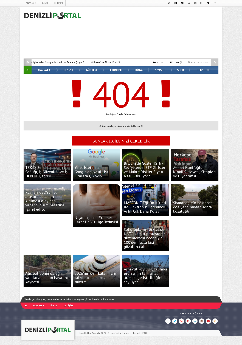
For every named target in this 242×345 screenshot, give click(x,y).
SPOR (180, 70)
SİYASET (160, 70)
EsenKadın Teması (119, 333)
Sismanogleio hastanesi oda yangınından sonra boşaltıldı (193, 207)
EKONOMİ (116, 70)
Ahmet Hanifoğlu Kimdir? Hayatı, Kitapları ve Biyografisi (194, 171)
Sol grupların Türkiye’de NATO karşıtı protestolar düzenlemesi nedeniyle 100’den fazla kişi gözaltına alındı (144, 238)
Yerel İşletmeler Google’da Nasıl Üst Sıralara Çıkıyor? (33, 62)
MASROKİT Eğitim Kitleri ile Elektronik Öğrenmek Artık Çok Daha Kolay (145, 207)
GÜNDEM (91, 70)
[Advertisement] (153, 33)
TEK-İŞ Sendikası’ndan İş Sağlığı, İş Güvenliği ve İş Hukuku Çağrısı (46, 171)
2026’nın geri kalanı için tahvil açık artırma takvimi (95, 277)
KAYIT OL (159, 62)
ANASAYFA (31, 3)
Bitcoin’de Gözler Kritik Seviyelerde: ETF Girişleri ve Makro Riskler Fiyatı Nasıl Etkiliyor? (118, 62)
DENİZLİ (68, 70)
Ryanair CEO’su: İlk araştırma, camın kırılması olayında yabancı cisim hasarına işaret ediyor (44, 201)
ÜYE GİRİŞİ (176, 62)
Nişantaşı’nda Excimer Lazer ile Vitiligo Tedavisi (96, 219)
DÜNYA (138, 70)
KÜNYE (45, 3)
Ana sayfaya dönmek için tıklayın (121, 126)
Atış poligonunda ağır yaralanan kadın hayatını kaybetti (46, 277)
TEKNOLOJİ (203, 70)
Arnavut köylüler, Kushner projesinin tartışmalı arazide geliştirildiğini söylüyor (145, 275)
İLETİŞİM (58, 3)
